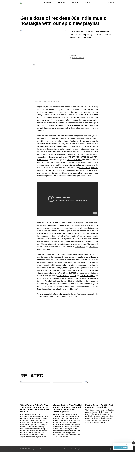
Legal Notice (69, 449)
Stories (61, 2)
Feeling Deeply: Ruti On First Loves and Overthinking (99, 406)
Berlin (75, 2)
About (88, 2)
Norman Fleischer (78, 58)
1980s (77, 109)
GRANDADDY (42, 270)
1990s (61, 112)
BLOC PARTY (84, 168)
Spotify (39, 115)
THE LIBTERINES (74, 160)
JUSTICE (72, 273)
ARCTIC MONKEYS (50, 170)
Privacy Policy (79, 449)
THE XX (73, 276)
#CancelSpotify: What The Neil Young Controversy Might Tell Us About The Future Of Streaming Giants (67, 408)
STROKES (85, 157)
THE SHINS (53, 270)
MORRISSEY (80, 247)
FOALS (63, 170)
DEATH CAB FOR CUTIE (75, 270)
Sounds (47, 2)
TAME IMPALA (63, 276)
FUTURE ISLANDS (87, 276)
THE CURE (93, 247)
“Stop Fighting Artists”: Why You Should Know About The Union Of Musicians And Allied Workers (35, 408)
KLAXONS (61, 273)
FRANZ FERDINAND (58, 162)
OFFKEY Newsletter (121, 447)
